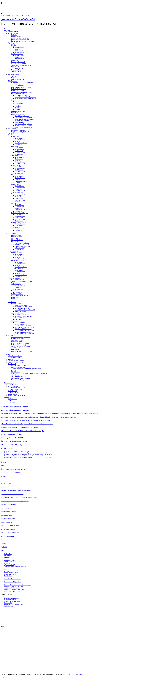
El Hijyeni (7, 563)
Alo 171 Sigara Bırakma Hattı (19, 376)
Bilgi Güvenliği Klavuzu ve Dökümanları (22, 130)
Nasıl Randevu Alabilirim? (18, 367)
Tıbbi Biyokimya (16, 287)
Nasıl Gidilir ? (19, 49)
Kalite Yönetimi (12, 81)
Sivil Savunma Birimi (17, 54)
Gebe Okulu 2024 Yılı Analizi (23, 329)
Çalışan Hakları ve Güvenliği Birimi (21, 65)
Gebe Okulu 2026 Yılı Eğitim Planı (24, 333)
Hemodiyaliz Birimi (16, 252)
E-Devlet (6, 571)
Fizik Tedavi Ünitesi (17, 294)
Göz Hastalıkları (15, 203)
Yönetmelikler (19, 103)
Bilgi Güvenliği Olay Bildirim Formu (21, 132)
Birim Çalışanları (19, 52)
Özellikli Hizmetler (13, 251)
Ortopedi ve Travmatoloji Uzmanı (20, 346)
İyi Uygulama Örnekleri (18, 93)
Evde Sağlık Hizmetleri (17, 279)
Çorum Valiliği (8, 603)
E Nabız (13, 370)
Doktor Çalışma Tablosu (14, 357)
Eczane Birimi (15, 297)
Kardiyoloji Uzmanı (16, 341)
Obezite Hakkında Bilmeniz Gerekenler (15, 566)
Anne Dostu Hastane (17, 313)
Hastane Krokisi (12, 394)
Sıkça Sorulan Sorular (21, 143)
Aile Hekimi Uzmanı (17, 340)
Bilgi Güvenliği (12, 128)
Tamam (3, 677)
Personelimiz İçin (9, 555)
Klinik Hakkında (19, 138)
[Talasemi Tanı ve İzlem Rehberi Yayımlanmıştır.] (15, 441)
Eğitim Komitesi (19, 122)
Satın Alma (7, 557)
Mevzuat (13, 100)
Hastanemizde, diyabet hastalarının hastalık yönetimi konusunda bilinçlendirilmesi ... (27, 453)
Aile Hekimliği (15, 155)
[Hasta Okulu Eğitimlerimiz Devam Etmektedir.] (14, 406)
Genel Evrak (14, 60)
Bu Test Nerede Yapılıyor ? (18, 380)
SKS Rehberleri (19, 85)
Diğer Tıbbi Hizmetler (14, 278)
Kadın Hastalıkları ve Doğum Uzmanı (21, 345)
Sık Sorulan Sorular (13, 392)
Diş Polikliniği (12, 233)
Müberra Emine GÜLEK (22, 243)
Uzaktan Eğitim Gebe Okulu (23, 325)
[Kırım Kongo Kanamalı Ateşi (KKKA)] (12, 434)
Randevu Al (11, 359)
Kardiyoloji (14, 146)
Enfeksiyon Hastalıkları (17, 165)
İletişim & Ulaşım (9, 383)
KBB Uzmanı (15, 349)
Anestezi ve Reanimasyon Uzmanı (20, 337)
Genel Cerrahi (15, 184)
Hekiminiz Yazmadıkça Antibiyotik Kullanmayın (17, 585)
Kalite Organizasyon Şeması (19, 90)
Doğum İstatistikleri (20, 318)
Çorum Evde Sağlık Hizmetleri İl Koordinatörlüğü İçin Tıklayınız (29, 373)
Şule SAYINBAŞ (20, 248)
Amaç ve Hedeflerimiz (17, 79)
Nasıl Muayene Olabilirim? (18, 365)
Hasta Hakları (15, 66)
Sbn (5, 569)
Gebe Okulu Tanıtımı (21, 324)
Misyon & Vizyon (13, 31)
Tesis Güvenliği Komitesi (22, 116)
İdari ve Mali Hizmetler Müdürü (20, 38)
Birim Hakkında (19, 47)
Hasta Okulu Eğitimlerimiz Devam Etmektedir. (15, 410)
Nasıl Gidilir (18, 227)
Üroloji (13, 174)
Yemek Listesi (8, 576)
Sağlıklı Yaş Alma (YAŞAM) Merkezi (21, 281)
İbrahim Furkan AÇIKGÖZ (22, 246)
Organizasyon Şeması (14, 43)
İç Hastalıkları (15, 136)
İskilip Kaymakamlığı (10, 599)
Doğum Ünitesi (15, 283)
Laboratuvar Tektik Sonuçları (16, 360)
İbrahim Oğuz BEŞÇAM (22, 244)
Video (9, 400)
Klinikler (10, 135)
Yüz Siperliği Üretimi (21, 95)
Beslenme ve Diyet (9, 560)
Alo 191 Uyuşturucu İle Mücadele (20, 378)
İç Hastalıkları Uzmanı (17, 338)
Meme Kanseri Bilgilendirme (12, 591)
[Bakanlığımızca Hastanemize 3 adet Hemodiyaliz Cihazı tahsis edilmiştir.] (21, 427)
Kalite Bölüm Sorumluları (18, 89)
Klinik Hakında (19, 147)
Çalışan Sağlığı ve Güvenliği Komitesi (25, 117)
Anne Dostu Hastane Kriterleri (23, 316)
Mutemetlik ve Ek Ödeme (18, 63)
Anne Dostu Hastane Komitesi (23, 125)
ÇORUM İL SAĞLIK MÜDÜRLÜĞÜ (18, 19)
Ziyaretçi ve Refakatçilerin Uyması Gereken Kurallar (26, 368)
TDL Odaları (18, 319)
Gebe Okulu (14, 321)
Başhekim (14, 35)
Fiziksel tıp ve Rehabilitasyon (19, 213)
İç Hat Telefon (19, 50)
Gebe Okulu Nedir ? (20, 322)
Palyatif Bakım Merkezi (17, 260)
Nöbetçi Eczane (15, 372)
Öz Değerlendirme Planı (18, 111)
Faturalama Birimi (16, 70)
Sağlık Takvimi (12, 402)
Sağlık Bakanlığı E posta (11, 572)
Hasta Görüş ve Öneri (17, 389)
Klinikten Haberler (20, 139)
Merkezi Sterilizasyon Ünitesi (19, 295)
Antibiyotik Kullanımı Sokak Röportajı (15, 589)
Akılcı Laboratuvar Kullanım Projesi (21, 92)
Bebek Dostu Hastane (17, 303)
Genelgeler (18, 105)
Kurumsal (7, 30)
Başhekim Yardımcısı (17, 36)
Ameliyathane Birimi (17, 284)
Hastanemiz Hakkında (14, 74)
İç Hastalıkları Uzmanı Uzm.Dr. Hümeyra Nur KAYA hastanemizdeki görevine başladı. (27, 424)
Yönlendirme (8, 354)
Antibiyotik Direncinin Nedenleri (13, 586)
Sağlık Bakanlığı (8, 606)
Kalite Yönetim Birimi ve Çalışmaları (21, 87)
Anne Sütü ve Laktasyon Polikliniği (25, 310)
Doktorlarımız (19, 144)
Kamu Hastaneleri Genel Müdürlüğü (14, 604)
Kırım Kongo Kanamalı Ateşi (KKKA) (12, 438)
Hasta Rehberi (12, 364)
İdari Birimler (11, 44)
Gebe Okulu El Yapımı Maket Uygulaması (26, 98)
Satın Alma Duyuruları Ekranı (12, 579)
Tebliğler (17, 109)
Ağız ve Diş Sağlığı (9, 565)
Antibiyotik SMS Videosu (11, 588)
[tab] (76, 454)
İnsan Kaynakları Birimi (18, 62)
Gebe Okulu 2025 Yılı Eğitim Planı (24, 330)
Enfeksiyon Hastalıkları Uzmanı (20, 343)
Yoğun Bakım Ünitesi (17, 268)
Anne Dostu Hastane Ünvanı (23, 314)
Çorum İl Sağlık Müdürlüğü (12, 601)
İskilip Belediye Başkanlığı (11, 598)
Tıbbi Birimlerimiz (9, 133)
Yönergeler (18, 106)
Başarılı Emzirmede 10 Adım (23, 308)
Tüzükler (17, 108)
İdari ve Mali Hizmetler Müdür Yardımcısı (22, 41)
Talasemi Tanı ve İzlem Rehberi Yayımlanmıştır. (15, 445)
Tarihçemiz (14, 76)
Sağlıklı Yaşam (8, 554)
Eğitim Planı (14, 112)
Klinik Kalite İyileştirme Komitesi (24, 119)
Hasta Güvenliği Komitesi (22, 120)
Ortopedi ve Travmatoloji (18, 194)
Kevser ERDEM (19, 249)
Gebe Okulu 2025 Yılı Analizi (23, 332)
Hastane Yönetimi (13, 33)
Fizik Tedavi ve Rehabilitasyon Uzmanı (22, 351)
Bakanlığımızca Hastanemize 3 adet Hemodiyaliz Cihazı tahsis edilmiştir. (22, 431)
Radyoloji (14, 291)
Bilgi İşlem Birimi (16, 46)
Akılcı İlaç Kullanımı (10, 561)
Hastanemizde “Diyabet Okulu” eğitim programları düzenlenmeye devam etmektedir (27, 457)
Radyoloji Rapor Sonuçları (15, 362)
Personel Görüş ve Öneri (18, 387)
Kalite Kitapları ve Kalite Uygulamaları (22, 82)
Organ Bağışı (15, 375)
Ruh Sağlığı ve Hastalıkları (18, 222)
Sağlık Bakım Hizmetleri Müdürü (20, 39)
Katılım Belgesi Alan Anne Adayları (25, 327)
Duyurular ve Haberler (7, 448)
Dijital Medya (8, 397)
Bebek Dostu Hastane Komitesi (23, 127)
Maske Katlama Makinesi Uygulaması (25, 97)
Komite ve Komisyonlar (18, 114)
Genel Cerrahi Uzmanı (17, 348)
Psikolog (13, 298)
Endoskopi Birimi (20, 286)
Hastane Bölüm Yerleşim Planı (16, 395)
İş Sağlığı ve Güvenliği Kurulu (23, 124)
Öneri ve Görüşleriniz (14, 386)
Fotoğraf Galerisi (12, 399)
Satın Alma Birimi (16, 71)
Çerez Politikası (79, 674)
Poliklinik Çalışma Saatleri (15, 356)
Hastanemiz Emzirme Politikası (23, 306)
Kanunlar (17, 101)
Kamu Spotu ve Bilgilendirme (12, 582)
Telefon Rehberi (12, 391)
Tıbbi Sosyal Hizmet (17, 68)
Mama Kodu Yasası (20, 311)
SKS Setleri (18, 84)
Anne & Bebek (12, 302)
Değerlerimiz (14, 78)
